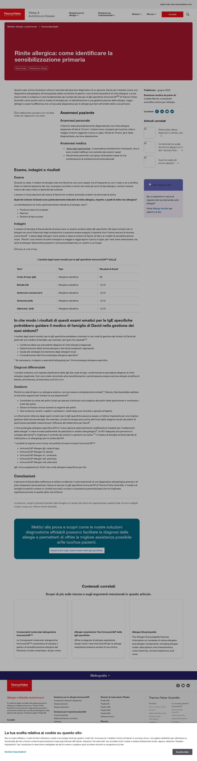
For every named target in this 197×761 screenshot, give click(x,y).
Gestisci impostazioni (15, 751)
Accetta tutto (182, 752)
